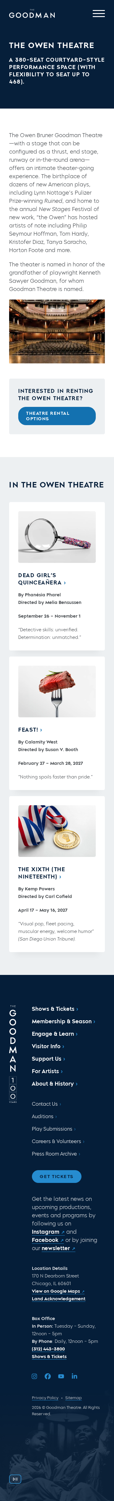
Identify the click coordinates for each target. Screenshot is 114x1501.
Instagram (45, 1232)
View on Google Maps (56, 1291)
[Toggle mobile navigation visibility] (99, 13)
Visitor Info (46, 1046)
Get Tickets (57, 1176)
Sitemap (73, 1397)
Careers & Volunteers (56, 1141)
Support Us (46, 1059)
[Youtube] (61, 1376)
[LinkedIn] (74, 1376)
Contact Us (45, 1104)
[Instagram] (34, 1376)
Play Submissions (52, 1129)
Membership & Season (62, 1021)
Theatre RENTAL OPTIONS (48, 416)
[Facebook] (47, 1376)
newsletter (56, 1248)
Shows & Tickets (53, 1009)
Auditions (43, 1116)
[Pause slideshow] (15, 1479)
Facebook (45, 1240)
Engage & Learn (53, 1034)
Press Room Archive (54, 1154)
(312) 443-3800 (48, 1349)
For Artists (45, 1071)
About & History (53, 1083)
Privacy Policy (45, 1397)
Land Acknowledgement (58, 1299)
